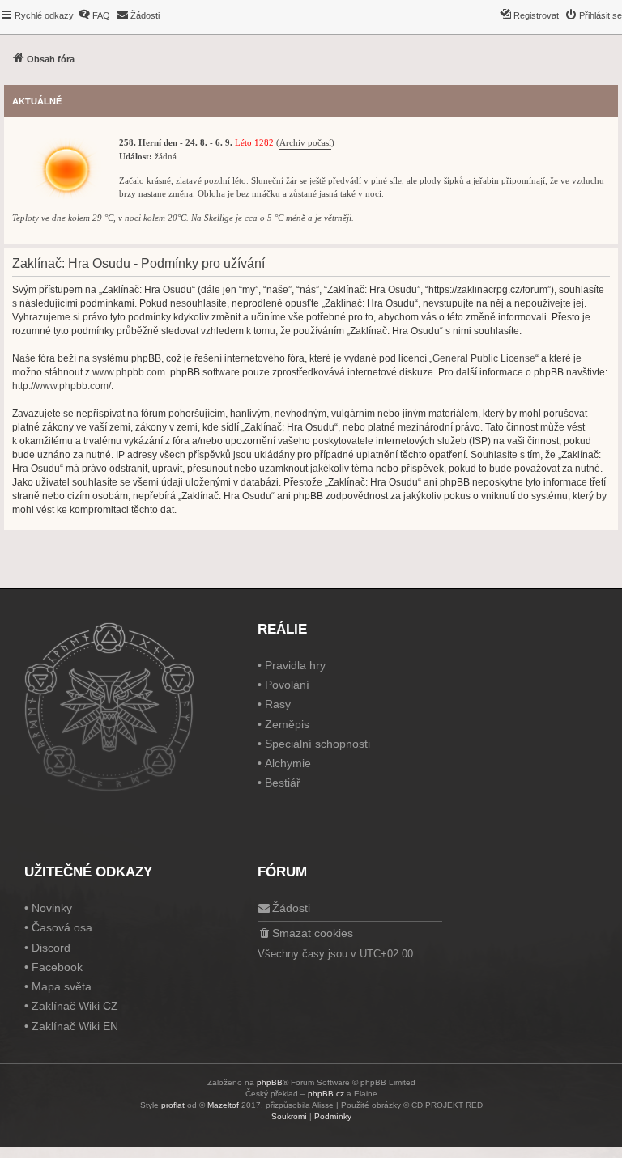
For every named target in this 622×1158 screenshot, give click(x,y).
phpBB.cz (326, 1093)
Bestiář (282, 782)
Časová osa (62, 927)
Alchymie (288, 763)
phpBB (270, 1082)
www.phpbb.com (128, 372)
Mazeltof (223, 1105)
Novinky (52, 907)
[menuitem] (94, 15)
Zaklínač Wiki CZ (75, 1005)
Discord (51, 947)
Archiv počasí (305, 142)
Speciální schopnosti (317, 743)
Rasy (278, 704)
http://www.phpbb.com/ (61, 386)
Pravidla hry (295, 665)
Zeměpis (287, 724)
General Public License (483, 358)
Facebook (57, 967)
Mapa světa (62, 986)
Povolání (287, 684)
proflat (173, 1105)
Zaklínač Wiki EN (75, 1026)
